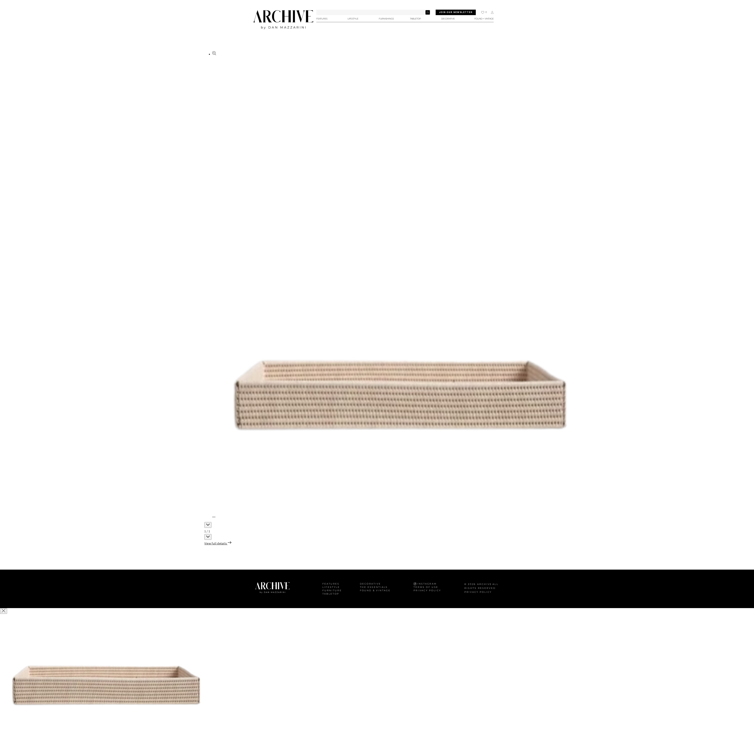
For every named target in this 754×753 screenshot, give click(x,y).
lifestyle (331, 587)
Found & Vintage (375, 590)
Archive (484, 584)
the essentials (374, 587)
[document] (377, 684)
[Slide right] (207, 537)
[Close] (3, 611)
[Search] (427, 12)
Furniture (332, 590)
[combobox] (373, 12)
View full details (216, 543)
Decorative (370, 584)
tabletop (330, 594)
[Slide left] (207, 525)
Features (330, 584)
